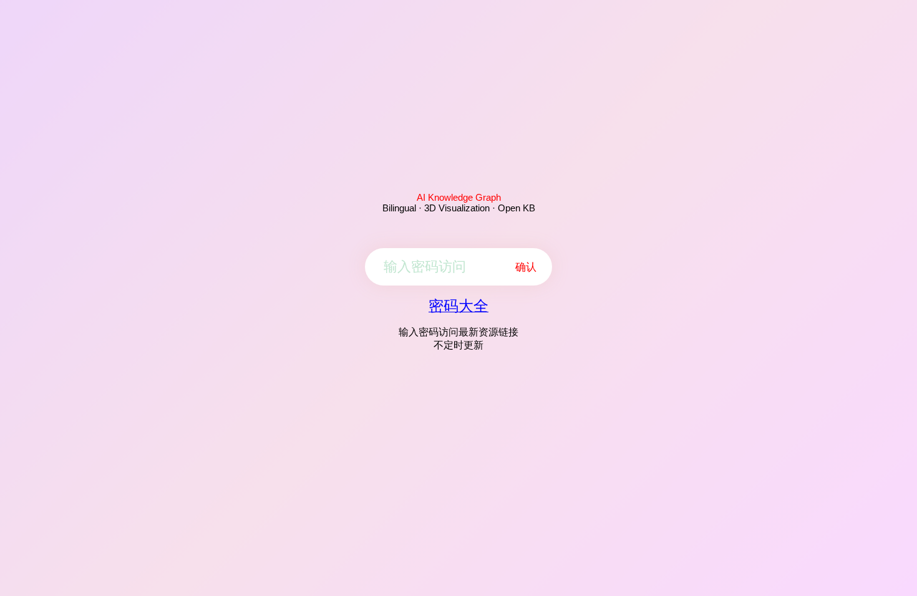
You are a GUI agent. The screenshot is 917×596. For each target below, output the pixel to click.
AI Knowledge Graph (459, 197)
